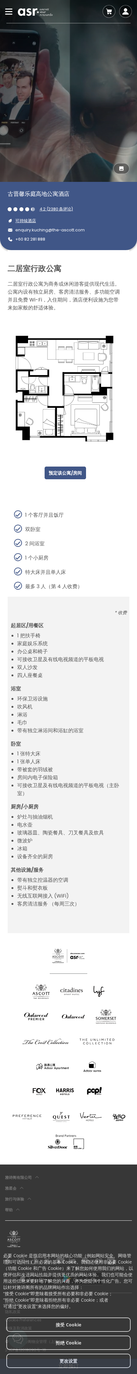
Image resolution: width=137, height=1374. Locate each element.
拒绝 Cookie (68, 1343)
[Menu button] (9, 11)
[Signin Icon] (125, 11)
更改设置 (68, 1361)
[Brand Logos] (41, 991)
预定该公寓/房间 (65, 473)
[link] (14, 1238)
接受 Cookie (68, 1325)
